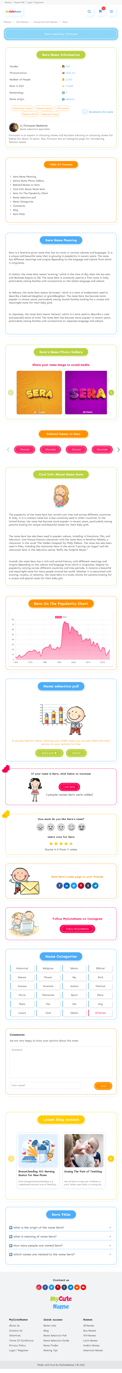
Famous (22, 986)
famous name (44, 108)
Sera (65, 21)
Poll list (76, 753)
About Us (14, 1325)
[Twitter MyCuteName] (51, 1287)
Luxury (22, 1012)
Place (100, 995)
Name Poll (19, 2)
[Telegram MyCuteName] (70, 1287)
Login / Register (35, 2)
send (103, 1085)
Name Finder (51, 1345)
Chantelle (50, 449)
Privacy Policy (17, 1345)
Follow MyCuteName (77, 928)
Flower (48, 977)
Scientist (48, 986)
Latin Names (90, 1340)
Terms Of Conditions (21, 1340)
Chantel (24, 449)
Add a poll (48, 753)
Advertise (14, 1335)
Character (48, 995)
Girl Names (22, 21)
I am (69, 786)
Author (74, 986)
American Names (93, 1350)
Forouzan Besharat (36, 125)
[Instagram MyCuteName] (39, 1287)
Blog (15, 209)
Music (22, 1004)
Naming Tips (51, 1350)
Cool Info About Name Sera (28, 189)
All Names (100, 1012)
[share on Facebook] (59, 885)
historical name (22, 108)
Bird (100, 977)
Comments (18, 205)
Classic (74, 1012)
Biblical (100, 968)
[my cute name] (61, 1302)
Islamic (74, 968)
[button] (11, 392)
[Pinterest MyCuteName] (58, 1287)
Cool (48, 1012)
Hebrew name (50, 114)
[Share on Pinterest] (81, 885)
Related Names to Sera (26, 184)
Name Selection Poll (55, 1335)
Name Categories (22, 201)
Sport (74, 995)
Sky (74, 977)
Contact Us (15, 1330)
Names (8, 2)
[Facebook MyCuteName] (45, 1287)
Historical (22, 968)
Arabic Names (91, 1345)
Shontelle (102, 449)
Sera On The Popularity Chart (30, 193)
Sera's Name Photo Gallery (28, 180)
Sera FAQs (18, 214)
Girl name (62, 108)
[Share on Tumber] (88, 885)
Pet (48, 1004)
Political (100, 986)
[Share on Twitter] (74, 885)
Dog (100, 1004)
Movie (22, 995)
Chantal (76, 449)
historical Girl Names (46, 21)
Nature (22, 977)
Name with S (30, 114)
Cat (74, 1004)
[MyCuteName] (13, 11)
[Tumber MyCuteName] (64, 1287)
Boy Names (89, 1330)
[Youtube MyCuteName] (83, 1287)
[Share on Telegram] (95, 885)
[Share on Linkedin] (67, 885)
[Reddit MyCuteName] (77, 1287)
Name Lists (50, 1325)
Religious (48, 968)
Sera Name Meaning (24, 176)
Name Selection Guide (56, 1340)
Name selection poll (24, 197)
